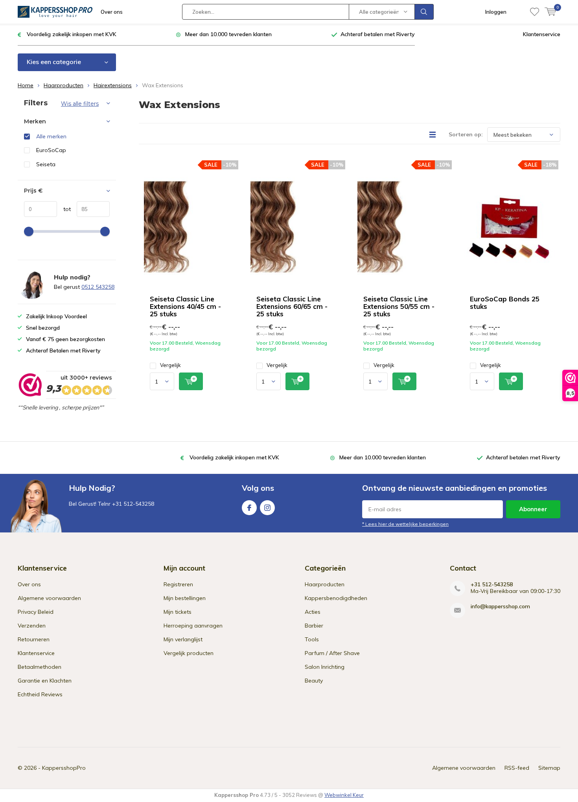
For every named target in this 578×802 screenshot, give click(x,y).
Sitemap (549, 767)
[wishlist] (534, 12)
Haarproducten (63, 85)
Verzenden (32, 625)
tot (64, 209)
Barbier (314, 625)
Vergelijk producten (189, 653)
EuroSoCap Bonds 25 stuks (504, 302)
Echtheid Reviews (40, 694)
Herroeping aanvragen (193, 625)
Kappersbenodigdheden (336, 598)
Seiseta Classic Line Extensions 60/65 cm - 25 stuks (292, 306)
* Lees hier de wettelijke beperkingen (405, 524)
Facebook (249, 507)
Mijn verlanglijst (183, 639)
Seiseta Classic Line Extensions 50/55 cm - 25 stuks (398, 306)
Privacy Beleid (35, 611)
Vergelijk (170, 365)
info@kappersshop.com (500, 606)
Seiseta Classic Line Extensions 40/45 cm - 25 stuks (185, 306)
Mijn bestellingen (185, 598)
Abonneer (533, 509)
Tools (312, 639)
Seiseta (45, 164)
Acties (312, 611)
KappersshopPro (64, 767)
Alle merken (51, 136)
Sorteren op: (466, 134)
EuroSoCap (51, 150)
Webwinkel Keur (344, 795)
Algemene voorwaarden (49, 598)
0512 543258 (97, 286)
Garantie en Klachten (45, 680)
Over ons (112, 12)
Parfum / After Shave (332, 653)
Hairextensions (113, 85)
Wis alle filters (80, 103)
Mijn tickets (177, 611)
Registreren (178, 584)
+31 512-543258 (492, 584)
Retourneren (34, 639)
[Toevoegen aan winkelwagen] (191, 381)
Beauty (314, 680)
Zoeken (424, 12)
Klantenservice (541, 34)
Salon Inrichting (324, 666)
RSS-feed (516, 767)
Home (25, 85)
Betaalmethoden (39, 666)
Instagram (267, 507)
